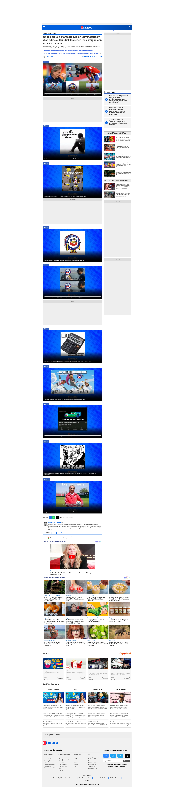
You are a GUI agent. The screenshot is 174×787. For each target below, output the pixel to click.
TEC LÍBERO (113, 31)
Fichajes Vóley (111, 23)
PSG (60, 768)
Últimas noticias (53, 31)
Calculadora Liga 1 (49, 764)
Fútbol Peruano (64, 31)
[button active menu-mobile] (44, 27)
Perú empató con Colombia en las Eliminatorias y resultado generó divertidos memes (68, 50)
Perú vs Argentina (76, 23)
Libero (74, 778)
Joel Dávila (49, 56)
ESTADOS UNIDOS (98, 31)
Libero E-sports (82, 778)
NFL (75, 766)
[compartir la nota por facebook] (50, 517)
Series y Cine (92, 762)
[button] (130, 27)
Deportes (85, 31)
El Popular (68, 778)
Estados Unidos (92, 768)
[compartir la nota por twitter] (57, 517)
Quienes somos (117, 764)
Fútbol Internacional (64, 754)
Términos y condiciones (119, 766)
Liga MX (61, 770)
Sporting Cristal (48, 761)
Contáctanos (110, 764)
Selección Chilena (61, 533)
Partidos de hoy (66, 23)
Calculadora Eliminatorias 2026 (49, 767)
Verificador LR (103, 778)
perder (48, 46)
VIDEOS (106, 31)
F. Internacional (75, 31)
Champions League (64, 759)
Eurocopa (61, 762)
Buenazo (96, 778)
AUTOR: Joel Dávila (54, 522)
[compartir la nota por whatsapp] (53, 517)
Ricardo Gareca (72, 533)
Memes (54, 533)
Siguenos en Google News (68, 517)
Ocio (91, 31)
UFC (75, 757)
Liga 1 (46, 762)
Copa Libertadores (64, 757)
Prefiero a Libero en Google (59, 538)
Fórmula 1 (76, 764)
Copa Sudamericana (65, 761)
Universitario (85, 23)
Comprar (60, 678)
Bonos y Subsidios (93, 757)
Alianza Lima (93, 23)
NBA (75, 761)
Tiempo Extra (122, 31)
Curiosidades (92, 764)
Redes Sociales (51, 33)
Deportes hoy (77, 754)
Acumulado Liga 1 (102, 23)
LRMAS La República (115, 778)
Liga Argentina (63, 764)
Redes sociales (92, 759)
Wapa (89, 778)
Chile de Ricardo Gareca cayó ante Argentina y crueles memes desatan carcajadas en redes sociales (73, 53)
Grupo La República (58, 778)
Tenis (75, 762)
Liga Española (63, 766)
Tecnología (91, 766)
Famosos (91, 761)
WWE (75, 759)
